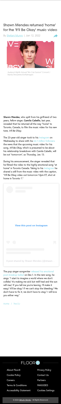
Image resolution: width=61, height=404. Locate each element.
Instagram (44, 137)
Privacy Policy (44, 369)
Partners (41, 380)
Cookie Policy (14, 375)
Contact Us (43, 375)
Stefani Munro (15, 36)
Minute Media (25, 400)
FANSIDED (42, 385)
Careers (11, 380)
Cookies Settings (45, 390)
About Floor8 (13, 369)
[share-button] (55, 36)
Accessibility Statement (18, 390)
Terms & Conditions (17, 385)
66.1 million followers (44, 140)
